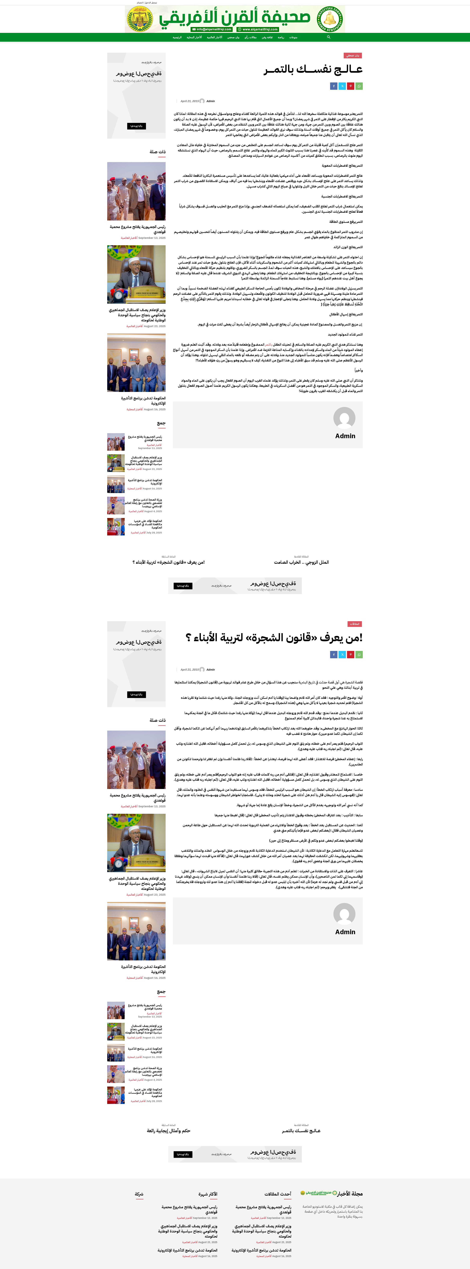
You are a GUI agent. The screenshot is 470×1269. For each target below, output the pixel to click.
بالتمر (268, 344)
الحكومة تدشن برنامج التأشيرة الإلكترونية (143, 400)
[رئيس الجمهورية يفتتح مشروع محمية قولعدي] (136, 191)
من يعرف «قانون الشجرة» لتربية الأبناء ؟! (169, 562)
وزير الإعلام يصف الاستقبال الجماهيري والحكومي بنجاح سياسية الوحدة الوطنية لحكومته (137, 315)
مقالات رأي (251, 37)
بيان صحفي (233, 37)
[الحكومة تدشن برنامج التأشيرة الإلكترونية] (136, 363)
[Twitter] (342, 86)
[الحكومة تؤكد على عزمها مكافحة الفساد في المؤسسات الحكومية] (116, 526)
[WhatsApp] (359, 86)
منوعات (293, 37)
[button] (328, 37)
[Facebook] (333, 86)
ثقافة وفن (267, 37)
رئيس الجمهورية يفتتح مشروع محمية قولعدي (138, 229)
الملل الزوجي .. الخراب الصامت (301, 562)
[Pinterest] (350, 86)
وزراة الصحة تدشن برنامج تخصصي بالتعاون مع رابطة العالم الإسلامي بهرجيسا (143, 503)
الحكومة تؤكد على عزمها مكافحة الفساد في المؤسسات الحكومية (145, 524)
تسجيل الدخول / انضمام (147, 2)
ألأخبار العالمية (214, 37)
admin (210, 101)
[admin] (202, 101)
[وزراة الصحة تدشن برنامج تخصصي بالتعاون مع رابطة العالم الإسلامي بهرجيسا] (116, 505)
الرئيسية (177, 37)
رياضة (281, 37)
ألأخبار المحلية (194, 37)
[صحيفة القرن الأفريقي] (235, 19)
